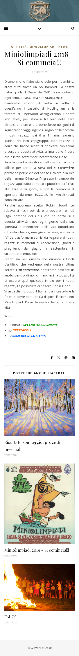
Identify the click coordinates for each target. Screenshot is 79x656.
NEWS (63, 47)
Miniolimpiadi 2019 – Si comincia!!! (36, 550)
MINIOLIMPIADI (42, 47)
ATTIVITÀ (19, 47)
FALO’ (10, 616)
